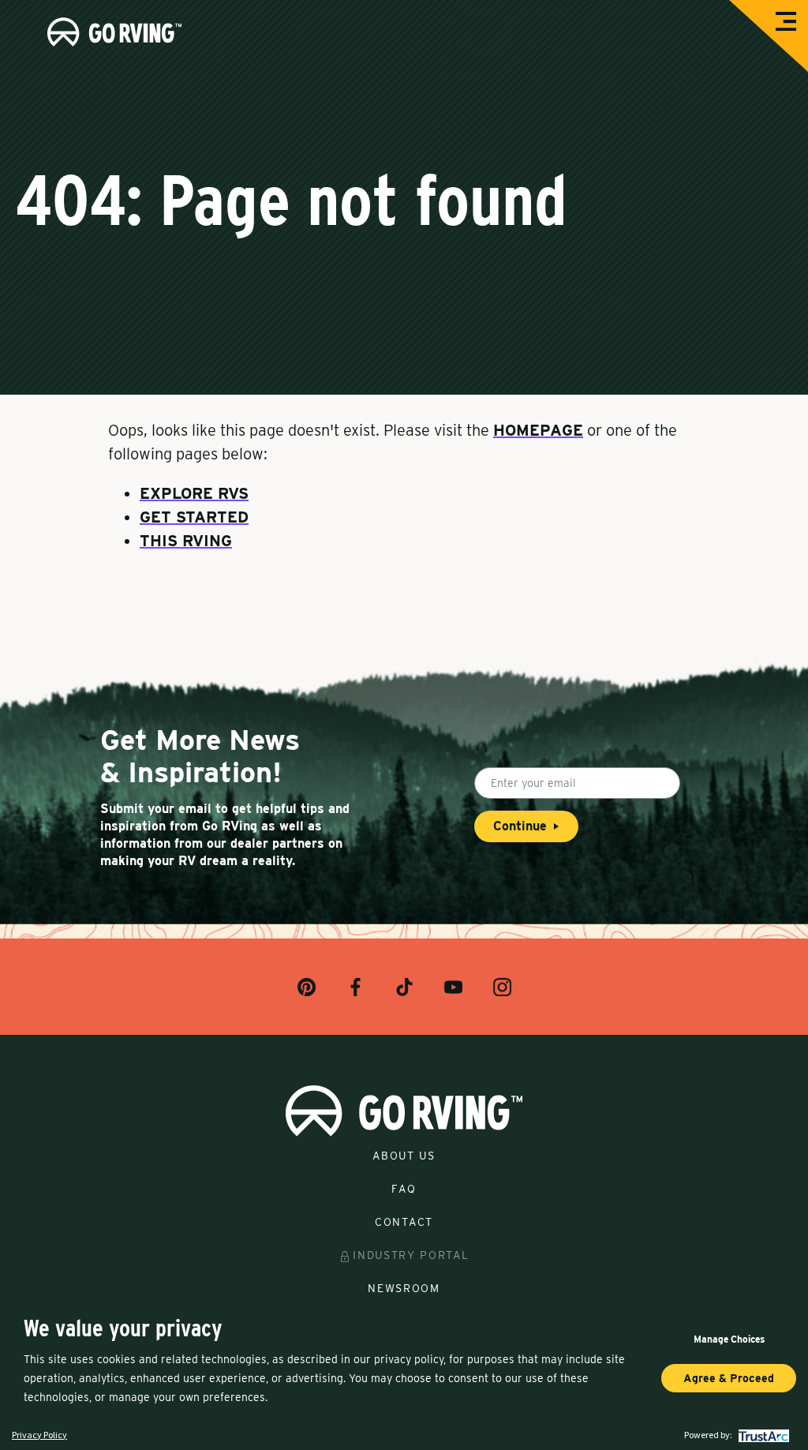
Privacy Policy (39, 1435)
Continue (520, 826)
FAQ (403, 1188)
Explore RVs (194, 493)
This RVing (186, 540)
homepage (538, 430)
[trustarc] (761, 1435)
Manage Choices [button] (729, 1339)
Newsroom (404, 1288)
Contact (404, 1222)
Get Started (194, 517)
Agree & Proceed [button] (728, 1378)
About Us (403, 1155)
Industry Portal (411, 1255)
